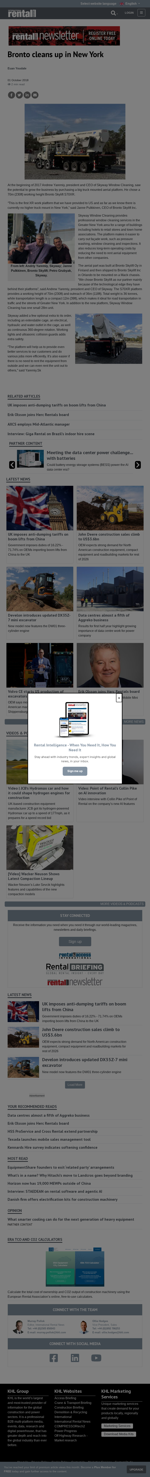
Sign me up (75, 771)
